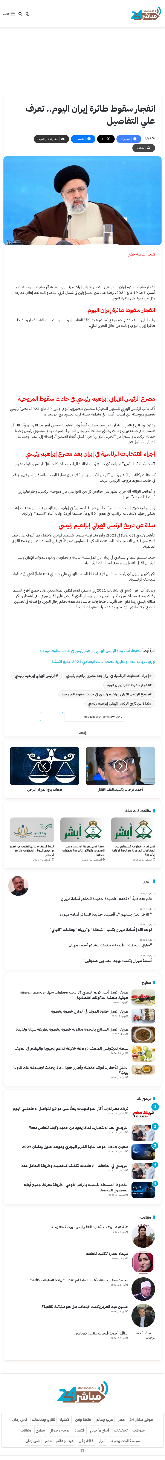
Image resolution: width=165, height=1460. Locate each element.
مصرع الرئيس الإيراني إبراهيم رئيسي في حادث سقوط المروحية (105, 694)
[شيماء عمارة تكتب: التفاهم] (143, 1262)
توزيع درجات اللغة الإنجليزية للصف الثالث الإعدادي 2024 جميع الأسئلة (103, 661)
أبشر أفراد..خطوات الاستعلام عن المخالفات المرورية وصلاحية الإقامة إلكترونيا (133, 850)
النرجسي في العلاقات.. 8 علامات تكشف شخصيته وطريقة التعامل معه (74, 1166)
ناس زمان (19, 1419)
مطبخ (40, 1430)
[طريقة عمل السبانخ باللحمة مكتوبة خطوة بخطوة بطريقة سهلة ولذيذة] (143, 1035)
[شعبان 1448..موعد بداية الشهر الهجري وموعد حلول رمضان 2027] (143, 1152)
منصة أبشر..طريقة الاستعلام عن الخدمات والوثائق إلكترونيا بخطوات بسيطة (83, 850)
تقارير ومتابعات (43, 1419)
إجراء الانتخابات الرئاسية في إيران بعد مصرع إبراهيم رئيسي (107, 675)
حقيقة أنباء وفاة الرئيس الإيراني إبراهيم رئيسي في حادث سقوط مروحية (89, 650)
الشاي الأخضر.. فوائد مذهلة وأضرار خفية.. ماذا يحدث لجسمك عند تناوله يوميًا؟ (70, 1070)
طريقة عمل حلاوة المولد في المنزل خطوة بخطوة (89, 1011)
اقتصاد (79, 1430)
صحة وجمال (59, 1430)
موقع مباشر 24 (141, 1419)
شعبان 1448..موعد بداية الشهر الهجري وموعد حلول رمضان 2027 (75, 1146)
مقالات (25, 1430)
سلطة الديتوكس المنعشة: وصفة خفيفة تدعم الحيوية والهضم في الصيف (71, 1048)
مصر (121, 1419)
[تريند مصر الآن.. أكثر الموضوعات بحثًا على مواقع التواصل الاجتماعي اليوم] (143, 1114)
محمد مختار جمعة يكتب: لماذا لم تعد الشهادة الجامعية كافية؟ (79, 1280)
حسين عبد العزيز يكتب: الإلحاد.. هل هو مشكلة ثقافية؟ (85, 1306)
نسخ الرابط (52, 716)
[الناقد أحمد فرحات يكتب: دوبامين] (143, 1342)
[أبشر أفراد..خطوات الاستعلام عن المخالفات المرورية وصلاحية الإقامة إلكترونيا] (133, 829)
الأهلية (65, 1419)
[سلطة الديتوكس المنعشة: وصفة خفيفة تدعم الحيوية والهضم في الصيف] (143, 1054)
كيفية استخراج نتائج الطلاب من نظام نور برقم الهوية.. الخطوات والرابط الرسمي (32, 850)
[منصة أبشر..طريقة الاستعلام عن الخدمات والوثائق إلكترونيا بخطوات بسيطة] (82, 829)
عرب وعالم (104, 1419)
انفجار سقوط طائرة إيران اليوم (128, 685)
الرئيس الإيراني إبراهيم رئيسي (35, 675)
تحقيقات (121, 1430)
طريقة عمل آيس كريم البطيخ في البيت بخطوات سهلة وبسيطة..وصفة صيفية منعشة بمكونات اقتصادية (74, 994)
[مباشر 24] (146, 13)
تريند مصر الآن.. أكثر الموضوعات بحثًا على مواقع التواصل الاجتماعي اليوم (70, 1108)
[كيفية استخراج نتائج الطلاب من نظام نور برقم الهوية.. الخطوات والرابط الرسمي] (32, 829)
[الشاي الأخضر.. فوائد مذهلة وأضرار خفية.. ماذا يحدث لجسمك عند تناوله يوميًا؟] (143, 1069)
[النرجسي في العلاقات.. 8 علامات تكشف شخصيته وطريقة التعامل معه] (143, 1171)
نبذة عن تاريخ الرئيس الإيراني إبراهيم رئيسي (118, 703)
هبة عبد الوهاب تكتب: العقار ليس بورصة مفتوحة (89, 1227)
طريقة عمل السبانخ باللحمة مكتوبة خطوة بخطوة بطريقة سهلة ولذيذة (72, 1029)
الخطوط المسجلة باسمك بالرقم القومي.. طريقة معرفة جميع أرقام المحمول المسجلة (75, 1187)
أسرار (103, 1441)
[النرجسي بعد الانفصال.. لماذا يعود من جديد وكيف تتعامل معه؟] (143, 1133)
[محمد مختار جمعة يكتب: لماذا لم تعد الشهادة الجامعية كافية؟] (143, 1289)
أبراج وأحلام (99, 1430)
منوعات (138, 1430)
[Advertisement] (82, 62)
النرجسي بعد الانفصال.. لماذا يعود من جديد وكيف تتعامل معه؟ (78, 1127)
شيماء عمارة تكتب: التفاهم (107, 1253)
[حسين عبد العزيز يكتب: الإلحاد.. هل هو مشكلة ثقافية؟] (143, 1315)
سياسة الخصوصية (125, 1441)
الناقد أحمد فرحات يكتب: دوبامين (101, 1333)
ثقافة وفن (83, 1419)
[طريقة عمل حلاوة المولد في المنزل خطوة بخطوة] (143, 1016)
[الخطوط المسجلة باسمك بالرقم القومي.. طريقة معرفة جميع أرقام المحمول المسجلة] (143, 1190)
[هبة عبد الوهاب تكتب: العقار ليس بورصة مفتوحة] (143, 1236)
